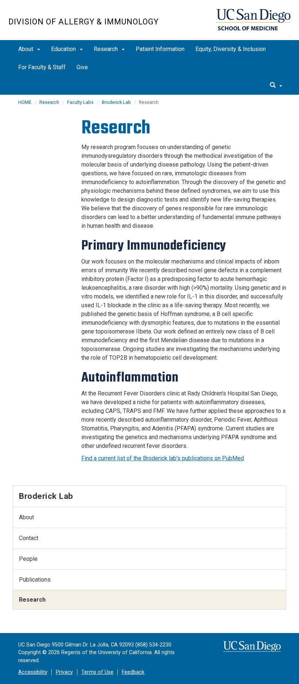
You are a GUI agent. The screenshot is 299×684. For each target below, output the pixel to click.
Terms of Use (97, 672)
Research (106, 49)
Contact (28, 538)
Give (82, 67)
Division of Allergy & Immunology (83, 21)
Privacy (64, 672)
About (26, 49)
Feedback (133, 672)
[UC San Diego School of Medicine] (253, 20)
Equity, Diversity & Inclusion (230, 49)
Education (64, 49)
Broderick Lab (116, 102)
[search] (276, 86)
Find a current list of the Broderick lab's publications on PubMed (162, 458)
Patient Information (160, 49)
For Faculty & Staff (42, 67)
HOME (24, 102)
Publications (35, 579)
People (28, 558)
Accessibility (32, 672)
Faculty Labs (80, 102)
